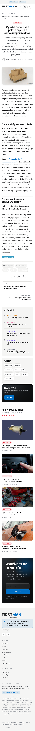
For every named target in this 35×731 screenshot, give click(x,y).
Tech (17, 374)
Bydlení (17, 365)
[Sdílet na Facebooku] (10, 276)
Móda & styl (9, 374)
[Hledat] (20, 7)
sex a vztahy (9, 378)
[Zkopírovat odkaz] (24, 276)
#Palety (13, 270)
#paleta (5, 270)
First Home (5, 677)
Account (8, 727)
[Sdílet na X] (14, 276)
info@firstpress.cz (12, 692)
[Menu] (29, 7)
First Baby (5, 675)
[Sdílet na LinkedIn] (19, 276)
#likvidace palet (21, 265)
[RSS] (8, 634)
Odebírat (9, 397)
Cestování (8, 369)
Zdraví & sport (19, 369)
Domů (3, 13)
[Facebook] (3, 634)
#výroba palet (23, 270)
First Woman (5, 672)
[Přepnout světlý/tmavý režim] (25, 7)
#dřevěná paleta (8, 265)
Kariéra (25, 374)
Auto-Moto (10, 13)
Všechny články (7, 415)
